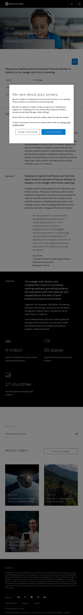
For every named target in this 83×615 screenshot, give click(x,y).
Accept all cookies (53, 132)
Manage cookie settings (28, 132)
